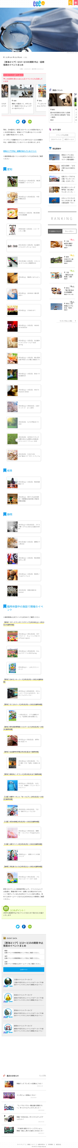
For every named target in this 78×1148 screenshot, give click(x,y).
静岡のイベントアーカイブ (23, 1026)
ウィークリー (69, 231)
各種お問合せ (41, 1144)
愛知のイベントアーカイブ (23, 1010)
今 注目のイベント (55, 231)
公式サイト (24, 969)
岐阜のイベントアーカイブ (23, 995)
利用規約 (50, 1144)
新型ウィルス (69, 139)
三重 (6, 57)
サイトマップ (20, 1144)
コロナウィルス (56, 139)
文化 (25, 57)
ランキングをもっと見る (66, 321)
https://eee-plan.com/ (72, 52)
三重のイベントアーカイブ (23, 979)
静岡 (20, 57)
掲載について (31, 1144)
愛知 (15, 57)
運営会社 (58, 1144)
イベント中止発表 (62, 135)
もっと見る (42, 1075)
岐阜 (11, 57)
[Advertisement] (24, 1055)
